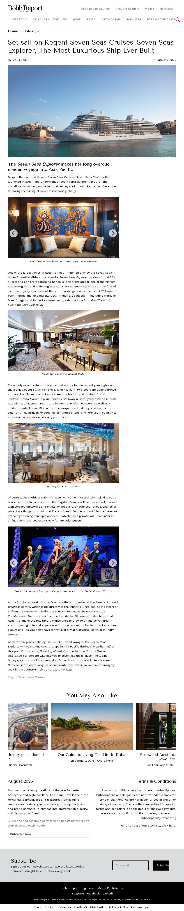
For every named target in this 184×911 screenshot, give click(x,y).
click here (168, 825)
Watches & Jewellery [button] (50, 19)
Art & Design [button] (111, 19)
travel (44, 191)
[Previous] (14, 233)
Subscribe (163, 865)
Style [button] (91, 19)
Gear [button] (77, 19)
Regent (42, 177)
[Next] (113, 233)
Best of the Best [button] (160, 19)
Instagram (77, 893)
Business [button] (134, 19)
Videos (149, 8)
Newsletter (167, 8)
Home (13, 31)
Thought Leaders (127, 8)
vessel (26, 186)
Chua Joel (20, 59)
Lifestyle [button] (19, 19)
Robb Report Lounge (95, 8)
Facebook (93, 893)
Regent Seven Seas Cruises (26, 677)
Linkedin (108, 893)
